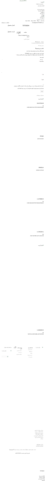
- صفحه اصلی (30, 349)
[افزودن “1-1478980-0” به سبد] (42, 207)
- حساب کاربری (19, 350)
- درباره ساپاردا (30, 355)
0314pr (42, 136)
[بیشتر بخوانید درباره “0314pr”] (42, 143)
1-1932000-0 (40, 330)
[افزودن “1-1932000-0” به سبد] (42, 339)
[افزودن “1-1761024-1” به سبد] (42, 240)
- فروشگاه (31, 351)
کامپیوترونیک (11, 449)
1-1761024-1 (40, 231)
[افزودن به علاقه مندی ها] (42, 109)
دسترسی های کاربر (18, 348)
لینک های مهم (30, 347)
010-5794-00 (40, 103)
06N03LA (41, 167)
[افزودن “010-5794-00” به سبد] (42, 112)
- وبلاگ (31, 353)
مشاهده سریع (42, 114)
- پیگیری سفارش (19, 354)
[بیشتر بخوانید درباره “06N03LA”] (42, 175)
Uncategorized (35, 22)
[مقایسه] (42, 101)
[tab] (42, 41)
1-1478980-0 (40, 199)
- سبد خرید (20, 352)
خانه (43, 22)
